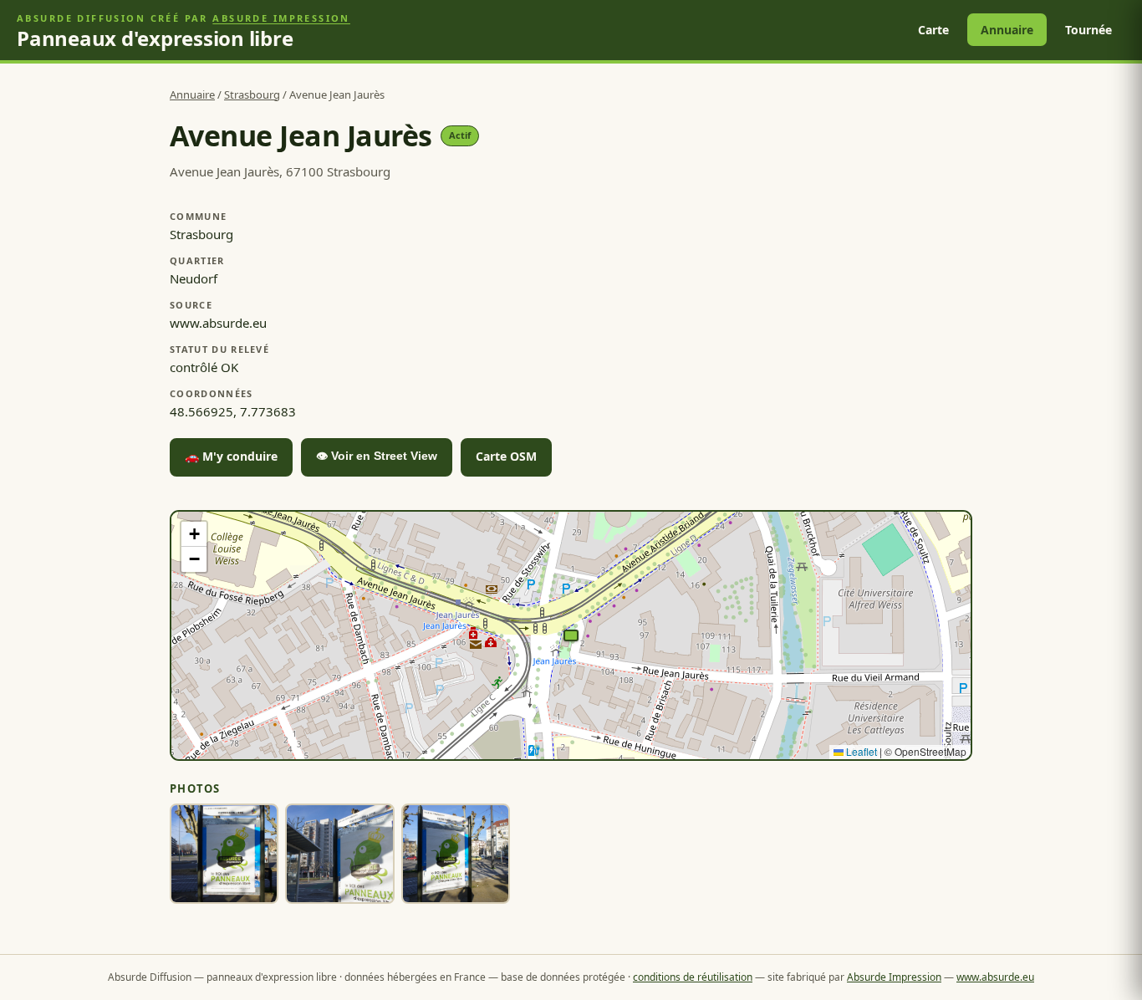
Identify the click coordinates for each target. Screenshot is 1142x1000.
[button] (571, 635)
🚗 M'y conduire (231, 456)
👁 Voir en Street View (376, 455)
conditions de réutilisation (692, 977)
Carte (933, 30)
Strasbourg (252, 94)
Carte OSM (506, 456)
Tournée (1088, 30)
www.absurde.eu (995, 977)
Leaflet (860, 751)
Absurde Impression (281, 18)
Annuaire (1007, 30)
